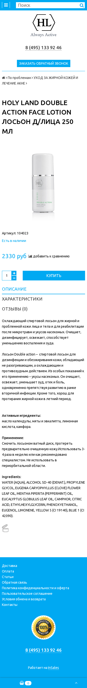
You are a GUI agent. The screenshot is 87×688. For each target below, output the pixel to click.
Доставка (9, 566)
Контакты (9, 605)
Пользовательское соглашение (27, 593)
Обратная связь (14, 582)
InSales (53, 668)
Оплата (8, 571)
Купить (53, 275)
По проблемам (19, 78)
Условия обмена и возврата (24, 599)
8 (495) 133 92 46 (43, 47)
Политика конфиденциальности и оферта (35, 588)
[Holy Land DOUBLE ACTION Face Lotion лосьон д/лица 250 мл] (43, 187)
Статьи (8, 577)
